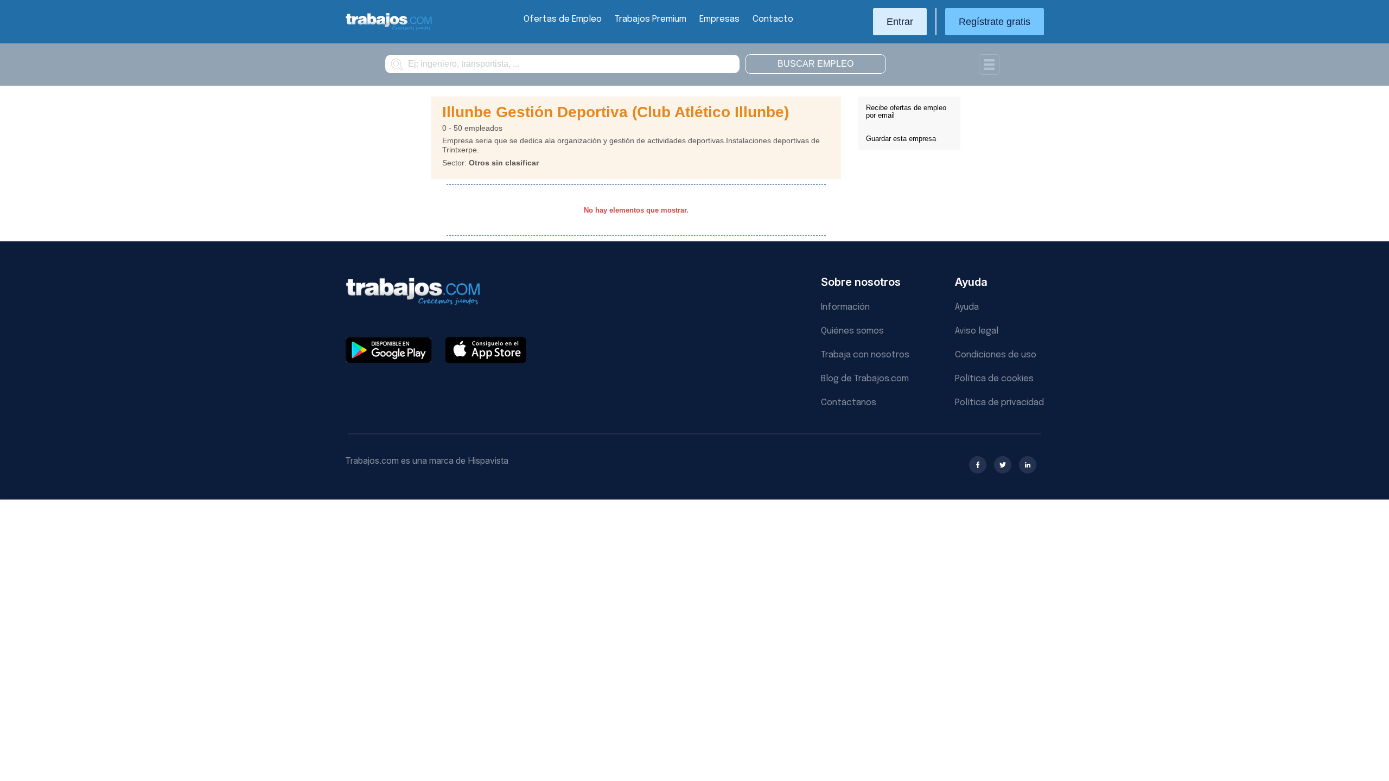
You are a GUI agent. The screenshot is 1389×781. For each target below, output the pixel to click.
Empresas (719, 19)
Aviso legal (976, 331)
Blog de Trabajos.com (865, 378)
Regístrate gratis (994, 21)
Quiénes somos (852, 331)
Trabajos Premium (650, 19)
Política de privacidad (999, 402)
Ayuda (967, 307)
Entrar (900, 21)
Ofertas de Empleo (563, 19)
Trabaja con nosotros (865, 355)
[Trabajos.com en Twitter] (1002, 464)
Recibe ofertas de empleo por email (906, 111)
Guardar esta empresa (901, 139)
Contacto (773, 19)
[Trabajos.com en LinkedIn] (1027, 464)
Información (845, 307)
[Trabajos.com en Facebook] (977, 464)
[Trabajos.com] (389, 29)
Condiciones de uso (995, 355)
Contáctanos (848, 402)
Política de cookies (994, 378)
